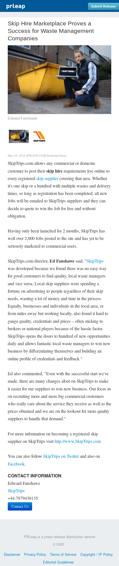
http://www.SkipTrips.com (78, 441)
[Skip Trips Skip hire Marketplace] (39, 136)
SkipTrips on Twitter (61, 456)
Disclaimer (12, 554)
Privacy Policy (35, 554)
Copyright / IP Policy (96, 554)
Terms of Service (63, 554)
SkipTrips (95, 261)
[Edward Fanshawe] (19, 136)
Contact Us (20, 506)
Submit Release (103, 6)
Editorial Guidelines (58, 562)
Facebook (16, 464)
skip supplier (47, 178)
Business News (56, 155)
